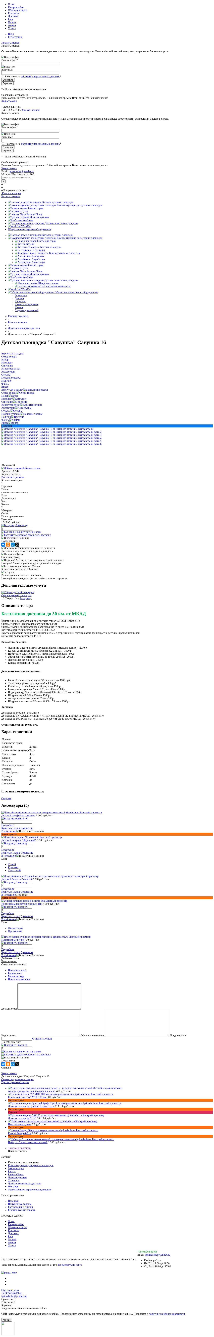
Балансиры (21, 295)
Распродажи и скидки (20, 1207)
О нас (11, 4)
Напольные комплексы (57, 286)
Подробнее (7, 825)
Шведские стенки (48, 283)
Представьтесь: (178, 1035)
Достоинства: (9, 1008)
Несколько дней (17, 970)
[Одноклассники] (8, 545)
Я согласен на (33, 76)
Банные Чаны (34, 214)
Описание (7, 401)
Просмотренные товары (15, 1082)
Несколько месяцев (19, 979)
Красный (13, 867)
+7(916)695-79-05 (11, 110)
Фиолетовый (15, 928)
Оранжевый (15, 931)
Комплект (7, 398)
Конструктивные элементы (64, 253)
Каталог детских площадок (57, 202)
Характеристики (10, 404)
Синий (12, 864)
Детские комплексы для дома (61, 223)
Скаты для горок (46, 241)
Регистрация (15, 37)
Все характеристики (12, 477)
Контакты (13, 13)
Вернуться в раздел (12, 389)
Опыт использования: (13, 964)
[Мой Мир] (13, 545)
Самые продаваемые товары (17, 1079)
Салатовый (14, 870)
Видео (5, 422)
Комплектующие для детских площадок (79, 205)
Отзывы (6, 410)
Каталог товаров (11, 193)
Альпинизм (37, 256)
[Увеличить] (47, 428)
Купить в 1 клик (32, 531)
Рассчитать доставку (39, 534)
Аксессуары (38, 262)
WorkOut (26, 226)
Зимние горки (35, 208)
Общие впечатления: (92, 1035)
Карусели (20, 301)
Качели (30, 244)
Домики (19, 298)
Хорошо (7, 1320)
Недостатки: (8, 1035)
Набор (5, 395)
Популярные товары (19, 1203)
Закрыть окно (9, 100)
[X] (17, 545)
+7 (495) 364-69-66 (11, 1293)
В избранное (8, 831)
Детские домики (39, 217)
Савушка (6, 798)
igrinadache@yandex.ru (21, 171)
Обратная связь (10, 1290)
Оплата (12, 22)
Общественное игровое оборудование (29, 229)
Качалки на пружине (26, 304)
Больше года (15, 973)
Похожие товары (11, 413)
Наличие (6, 416)
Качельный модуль (50, 247)
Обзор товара (9, 392)
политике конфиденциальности (167, 1313)
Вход (11, 33)
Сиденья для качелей (26, 310)
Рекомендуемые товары (21, 1210)
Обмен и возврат (17, 10)
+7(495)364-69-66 (147, 1251)
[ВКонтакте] (3, 545)
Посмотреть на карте (70, 1264)
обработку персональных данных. (40, 76)
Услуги (12, 28)
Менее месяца (16, 976)
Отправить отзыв (42, 1038)
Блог (10, 19)
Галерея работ (16, 7)
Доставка (13, 16)
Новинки (13, 1200)
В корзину (26, 598)
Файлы (5, 419)
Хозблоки (27, 220)
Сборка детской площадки (16, 595)
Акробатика (38, 259)
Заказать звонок (10, 42)
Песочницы (38, 250)
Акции (12, 25)
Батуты (24, 211)
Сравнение (27, 828)
